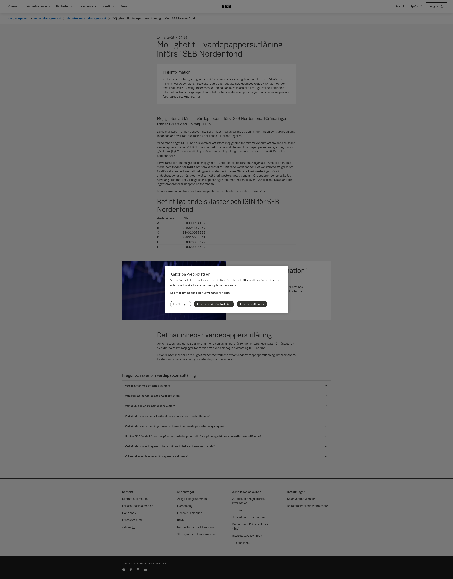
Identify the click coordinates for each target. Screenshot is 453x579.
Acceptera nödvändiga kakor (214, 304)
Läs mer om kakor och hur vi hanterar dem (200, 293)
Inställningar (180, 304)
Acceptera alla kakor (252, 304)
